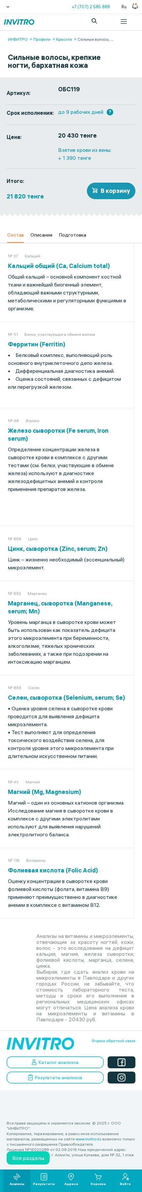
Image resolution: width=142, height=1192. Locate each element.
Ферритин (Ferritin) (36, 344)
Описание (41, 235)
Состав (15, 235)
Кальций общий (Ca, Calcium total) (59, 266)
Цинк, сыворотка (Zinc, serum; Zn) (58, 548)
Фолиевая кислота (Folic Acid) (53, 870)
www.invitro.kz (88, 1138)
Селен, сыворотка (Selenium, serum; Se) (66, 697)
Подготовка (72, 235)
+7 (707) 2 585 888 (91, 6)
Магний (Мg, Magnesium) (44, 792)
